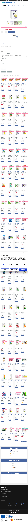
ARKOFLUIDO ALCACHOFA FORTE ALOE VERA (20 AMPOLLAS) (17, 190)
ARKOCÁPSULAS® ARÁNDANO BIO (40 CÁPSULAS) (3, 311)
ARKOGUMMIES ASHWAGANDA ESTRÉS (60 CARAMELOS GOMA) (24, 207)
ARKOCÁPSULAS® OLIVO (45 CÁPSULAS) (17, 415)
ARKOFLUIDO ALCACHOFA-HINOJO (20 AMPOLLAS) (17, 276)
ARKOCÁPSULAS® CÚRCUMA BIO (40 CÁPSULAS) (17, 155)
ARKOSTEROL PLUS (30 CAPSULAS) (23, 224)
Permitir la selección (14, 269)
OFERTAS (16, 503)
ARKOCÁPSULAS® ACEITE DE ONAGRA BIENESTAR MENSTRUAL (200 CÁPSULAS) (10, 312)
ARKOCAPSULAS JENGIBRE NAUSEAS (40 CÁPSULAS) (3, 293)
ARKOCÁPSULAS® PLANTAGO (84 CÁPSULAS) (23, 415)
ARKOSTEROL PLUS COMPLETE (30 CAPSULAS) (10, 364)
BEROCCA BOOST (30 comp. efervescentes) (3, 434)
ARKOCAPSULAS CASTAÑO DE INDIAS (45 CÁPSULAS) (17, 101)
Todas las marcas (10, 504)
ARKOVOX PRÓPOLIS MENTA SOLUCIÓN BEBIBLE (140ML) (3, 381)
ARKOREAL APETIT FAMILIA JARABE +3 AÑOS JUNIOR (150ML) (3, 364)
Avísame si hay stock (24, 441)
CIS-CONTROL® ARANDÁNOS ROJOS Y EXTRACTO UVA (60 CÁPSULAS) (17, 381)
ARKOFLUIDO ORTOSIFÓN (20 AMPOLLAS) (3, 207)
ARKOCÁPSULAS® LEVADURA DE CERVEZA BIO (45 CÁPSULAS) (17, 173)
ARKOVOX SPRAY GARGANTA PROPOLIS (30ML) (10, 381)
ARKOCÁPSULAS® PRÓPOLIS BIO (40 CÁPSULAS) (23, 172)
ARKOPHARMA (9, 63)
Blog (21, 504)
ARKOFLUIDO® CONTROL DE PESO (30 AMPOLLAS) (17, 207)
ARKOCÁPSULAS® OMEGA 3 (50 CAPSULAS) (3, 347)
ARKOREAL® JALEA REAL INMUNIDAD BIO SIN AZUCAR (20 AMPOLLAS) (24, 85)
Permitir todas (23, 269)
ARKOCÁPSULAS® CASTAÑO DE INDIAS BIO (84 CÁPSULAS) (10, 155)
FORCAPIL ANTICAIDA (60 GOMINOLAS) (3, 276)
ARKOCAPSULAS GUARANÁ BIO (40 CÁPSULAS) (10, 119)
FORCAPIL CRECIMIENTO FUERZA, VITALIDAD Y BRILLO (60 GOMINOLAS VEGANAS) (10, 277)
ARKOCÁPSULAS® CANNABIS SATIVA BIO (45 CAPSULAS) (3, 155)
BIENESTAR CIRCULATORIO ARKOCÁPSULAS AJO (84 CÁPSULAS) (23, 242)
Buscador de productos (22, 0)
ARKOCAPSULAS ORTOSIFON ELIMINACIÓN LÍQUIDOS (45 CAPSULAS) (17, 294)
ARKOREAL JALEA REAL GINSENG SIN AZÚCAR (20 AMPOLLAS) (10, 84)
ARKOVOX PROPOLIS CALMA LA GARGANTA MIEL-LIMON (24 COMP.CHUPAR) (24, 365)
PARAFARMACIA (15, 37)
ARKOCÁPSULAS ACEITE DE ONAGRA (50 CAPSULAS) (10, 415)
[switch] (11, 264)
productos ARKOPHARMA (16, 36)
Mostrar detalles (24, 267)
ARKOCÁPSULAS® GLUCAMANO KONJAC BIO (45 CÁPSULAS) (10, 172)
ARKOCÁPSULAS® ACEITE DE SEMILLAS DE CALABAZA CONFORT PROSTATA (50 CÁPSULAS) (10, 138)
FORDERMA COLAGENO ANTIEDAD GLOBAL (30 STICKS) (17, 398)
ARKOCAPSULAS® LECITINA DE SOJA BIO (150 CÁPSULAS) (10, 330)
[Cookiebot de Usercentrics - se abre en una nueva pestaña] (24, 252)
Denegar (5, 269)
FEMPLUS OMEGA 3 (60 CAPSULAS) (10, 434)
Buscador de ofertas (17, 505)
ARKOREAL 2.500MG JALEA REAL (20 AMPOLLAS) (23, 347)
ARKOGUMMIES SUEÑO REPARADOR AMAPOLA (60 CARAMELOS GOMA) (3, 225)
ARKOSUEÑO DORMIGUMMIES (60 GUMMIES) (3, 242)
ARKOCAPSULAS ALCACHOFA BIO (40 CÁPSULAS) (10, 101)
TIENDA (9, 503)
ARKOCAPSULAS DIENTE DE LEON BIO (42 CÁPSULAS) (24, 101)
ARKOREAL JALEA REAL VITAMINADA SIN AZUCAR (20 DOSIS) (17, 84)
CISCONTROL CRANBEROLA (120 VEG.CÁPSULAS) (23, 381)
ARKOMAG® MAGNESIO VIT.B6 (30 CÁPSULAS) (10, 224)
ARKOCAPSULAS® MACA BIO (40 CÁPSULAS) (23, 330)
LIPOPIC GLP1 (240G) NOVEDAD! (24, 398)
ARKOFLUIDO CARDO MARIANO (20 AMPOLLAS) (24, 189)
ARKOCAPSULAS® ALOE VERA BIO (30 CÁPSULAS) (17, 137)
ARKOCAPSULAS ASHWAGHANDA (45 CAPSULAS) (23, 276)
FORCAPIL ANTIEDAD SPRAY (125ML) (10, 398)
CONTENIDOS (23, 503)
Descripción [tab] (3, 41)
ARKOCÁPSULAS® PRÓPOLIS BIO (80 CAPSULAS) (3, 189)
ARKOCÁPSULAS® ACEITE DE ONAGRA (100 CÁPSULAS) (3, 137)
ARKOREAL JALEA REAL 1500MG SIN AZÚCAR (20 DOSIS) (3, 84)
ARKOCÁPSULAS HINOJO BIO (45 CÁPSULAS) (17, 119)
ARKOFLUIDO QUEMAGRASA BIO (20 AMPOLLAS (10, 207)
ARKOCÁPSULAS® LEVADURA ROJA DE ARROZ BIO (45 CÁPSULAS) (17, 330)
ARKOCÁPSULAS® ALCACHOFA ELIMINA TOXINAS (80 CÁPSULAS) (17, 312)
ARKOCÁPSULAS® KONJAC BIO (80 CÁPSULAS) (3, 330)
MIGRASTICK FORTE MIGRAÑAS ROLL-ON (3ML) (3, 415)
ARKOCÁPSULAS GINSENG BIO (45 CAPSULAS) (3, 119)
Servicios (22, 505)
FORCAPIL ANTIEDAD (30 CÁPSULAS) (3, 398)
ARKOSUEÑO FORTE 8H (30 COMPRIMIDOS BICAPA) (10, 242)
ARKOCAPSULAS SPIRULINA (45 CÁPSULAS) (23, 293)
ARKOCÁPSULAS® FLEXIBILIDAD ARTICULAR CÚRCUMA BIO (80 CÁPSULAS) (24, 155)
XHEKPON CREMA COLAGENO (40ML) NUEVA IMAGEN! (17, 434)
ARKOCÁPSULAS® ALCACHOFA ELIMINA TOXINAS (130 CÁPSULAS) (24, 312)
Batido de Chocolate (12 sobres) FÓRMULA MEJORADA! (24, 434)
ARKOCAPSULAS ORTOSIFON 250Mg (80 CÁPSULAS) (10, 293)
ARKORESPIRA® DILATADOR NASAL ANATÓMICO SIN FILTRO (17, 225)
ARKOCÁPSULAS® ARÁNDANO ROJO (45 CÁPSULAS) (24, 137)
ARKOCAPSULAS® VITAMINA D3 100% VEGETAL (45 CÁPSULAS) (10, 190)
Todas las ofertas (17, 504)
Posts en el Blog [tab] (9, 41)
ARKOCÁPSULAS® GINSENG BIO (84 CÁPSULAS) (3, 172)
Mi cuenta (17, 0)
